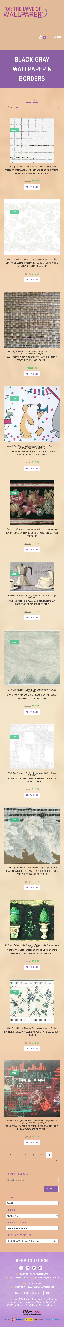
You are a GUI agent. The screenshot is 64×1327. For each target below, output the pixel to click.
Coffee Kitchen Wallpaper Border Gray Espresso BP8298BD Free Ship (32, 602)
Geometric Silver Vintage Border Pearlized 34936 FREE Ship (32, 780)
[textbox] (32, 1203)
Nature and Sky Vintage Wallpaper (44, 867)
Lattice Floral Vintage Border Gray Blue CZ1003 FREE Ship (32, 1033)
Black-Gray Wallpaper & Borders (19, 167)
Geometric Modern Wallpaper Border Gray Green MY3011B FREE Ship (32, 697)
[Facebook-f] (21, 1268)
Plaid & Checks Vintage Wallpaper (44, 167)
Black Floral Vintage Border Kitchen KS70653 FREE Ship (32, 534)
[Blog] (40, 1268)
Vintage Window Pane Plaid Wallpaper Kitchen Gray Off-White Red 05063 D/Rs (32, 172)
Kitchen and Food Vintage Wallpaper (44, 529)
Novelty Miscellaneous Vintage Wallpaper (42, 596)
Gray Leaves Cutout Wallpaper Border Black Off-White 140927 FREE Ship (32, 872)
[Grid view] (28, 100)
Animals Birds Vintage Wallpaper (19, 446)
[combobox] (32, 1203)
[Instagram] (28, 1268)
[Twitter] (34, 1268)
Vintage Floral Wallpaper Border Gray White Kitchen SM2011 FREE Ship (32, 264)
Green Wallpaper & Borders (40, 945)
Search (51, 1189)
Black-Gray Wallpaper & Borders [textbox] (31, 1241)
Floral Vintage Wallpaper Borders (44, 259)
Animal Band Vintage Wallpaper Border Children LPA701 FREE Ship (32, 453)
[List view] (35, 100)
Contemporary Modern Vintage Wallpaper (42, 691)
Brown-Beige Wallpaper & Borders (44, 352)
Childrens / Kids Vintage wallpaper (32, 448)
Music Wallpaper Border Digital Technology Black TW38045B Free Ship (32, 1127)
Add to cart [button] (32, 187)
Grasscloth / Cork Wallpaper (32, 354)
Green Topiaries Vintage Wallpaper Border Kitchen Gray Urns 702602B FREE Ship (32, 952)
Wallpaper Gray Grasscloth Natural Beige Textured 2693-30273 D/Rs (32, 359)
